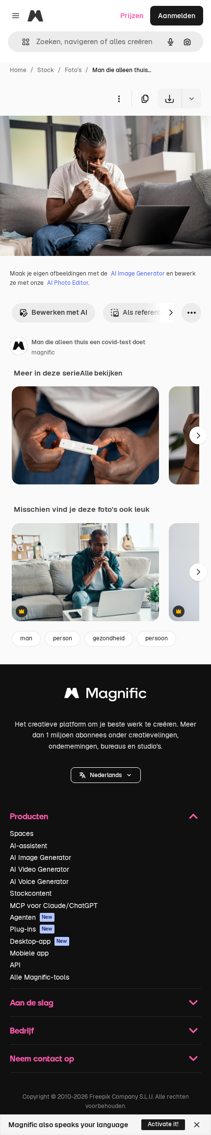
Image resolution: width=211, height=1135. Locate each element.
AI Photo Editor (67, 283)
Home (18, 70)
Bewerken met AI (59, 312)
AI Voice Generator (39, 881)
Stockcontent (31, 893)
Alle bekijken (101, 373)
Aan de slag (31, 1002)
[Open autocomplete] (21, 42)
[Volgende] (171, 313)
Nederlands (106, 775)
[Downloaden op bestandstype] (191, 98)
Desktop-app (38, 941)
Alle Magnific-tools (39, 977)
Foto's (73, 70)
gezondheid (109, 638)
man (26, 638)
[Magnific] (105, 695)
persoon (156, 638)
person (62, 638)
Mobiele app (29, 953)
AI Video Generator (39, 869)
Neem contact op (42, 1058)
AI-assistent (28, 845)
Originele (64, 131)
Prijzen (131, 15)
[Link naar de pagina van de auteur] (18, 347)
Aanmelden (176, 15)
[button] (106, 775)
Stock (45, 70)
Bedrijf (22, 1030)
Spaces (21, 833)
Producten (29, 816)
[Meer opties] (119, 98)
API (15, 964)
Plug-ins (31, 929)
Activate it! (163, 1124)
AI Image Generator (138, 273)
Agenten (31, 917)
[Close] (197, 1125)
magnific (43, 352)
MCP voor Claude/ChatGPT (54, 905)
